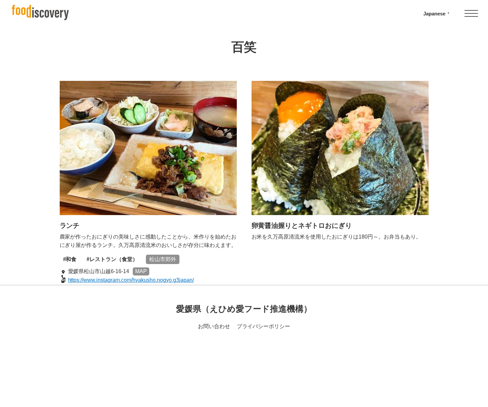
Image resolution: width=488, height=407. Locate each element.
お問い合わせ (214, 326)
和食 (71, 259)
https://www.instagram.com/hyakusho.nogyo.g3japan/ (131, 280)
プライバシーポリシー (263, 326)
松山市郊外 (162, 259)
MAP (141, 271)
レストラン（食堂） (114, 259)
